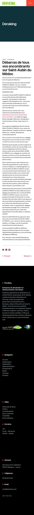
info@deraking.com (9, 489)
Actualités (6, 416)
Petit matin (9, 496)
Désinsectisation (8, 366)
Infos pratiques (7, 418)
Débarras (11, 59)
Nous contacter (8, 414)
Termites (5, 373)
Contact (5, 375)
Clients (4, 409)
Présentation (7, 362)
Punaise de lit (7, 369)
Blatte (4, 371)
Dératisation (6, 364)
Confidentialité (7, 411)
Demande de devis (9, 407)
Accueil (5, 360)
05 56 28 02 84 (7, 478)
